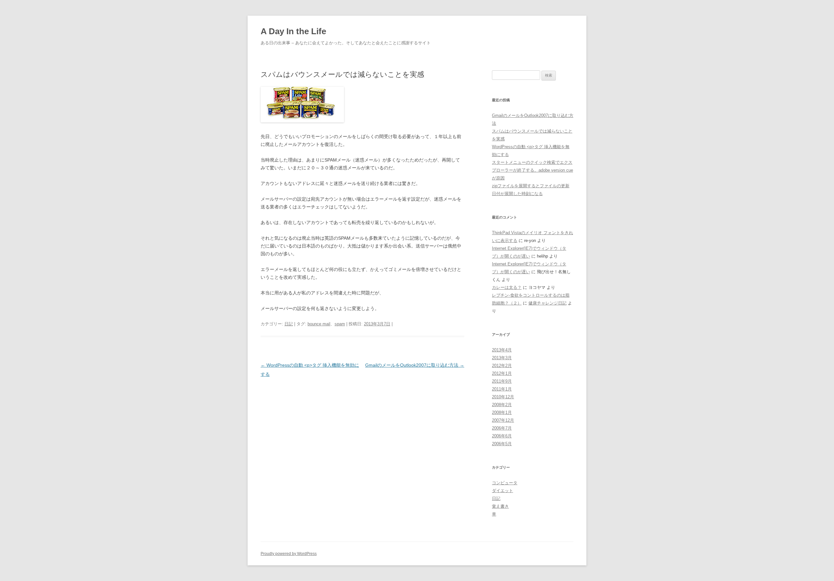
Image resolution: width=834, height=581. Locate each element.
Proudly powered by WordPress (289, 553)
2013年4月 (502, 349)
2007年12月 (503, 420)
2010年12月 (503, 396)
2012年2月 (502, 365)
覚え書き (500, 506)
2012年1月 (502, 373)
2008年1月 (502, 412)
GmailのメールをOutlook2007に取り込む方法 (414, 365)
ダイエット (502, 490)
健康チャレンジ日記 (547, 303)
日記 (288, 323)
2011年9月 (502, 381)
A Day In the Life (293, 31)
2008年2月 (502, 404)
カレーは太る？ (507, 287)
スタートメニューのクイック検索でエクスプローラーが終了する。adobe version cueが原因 (532, 170)
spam (340, 323)
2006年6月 (502, 435)
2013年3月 (502, 357)
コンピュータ (504, 482)
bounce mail (319, 323)
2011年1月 (502, 389)
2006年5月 (502, 443)
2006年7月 (502, 428)
